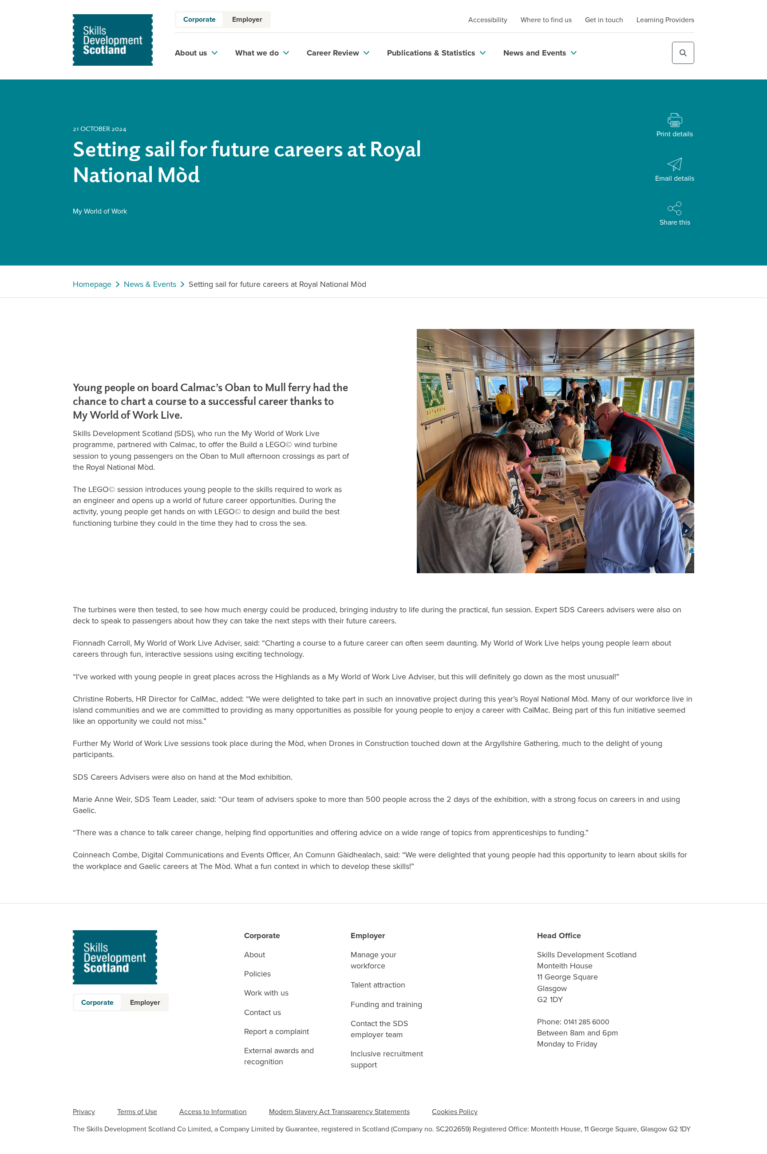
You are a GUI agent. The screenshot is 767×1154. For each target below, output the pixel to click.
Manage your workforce (373, 960)
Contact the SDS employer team (379, 1029)
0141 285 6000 (586, 1022)
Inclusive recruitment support (387, 1059)
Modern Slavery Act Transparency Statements (339, 1111)
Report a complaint (276, 1031)
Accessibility (487, 20)
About (254, 954)
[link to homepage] (113, 40)
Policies (257, 974)
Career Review (333, 53)
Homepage (92, 284)
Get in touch (604, 20)
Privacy (84, 1111)
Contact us (262, 1012)
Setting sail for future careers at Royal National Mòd (277, 284)
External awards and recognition (279, 1056)
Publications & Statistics (431, 53)
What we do (257, 53)
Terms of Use (137, 1111)
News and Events (534, 53)
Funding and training (386, 1004)
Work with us (266, 993)
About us (191, 53)
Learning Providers (665, 20)
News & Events (150, 284)
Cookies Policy (455, 1111)
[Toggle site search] (683, 53)
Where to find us (546, 20)
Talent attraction (378, 985)
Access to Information (213, 1111)
